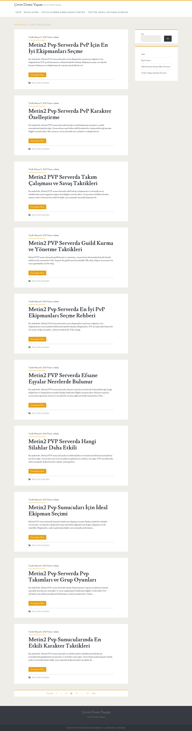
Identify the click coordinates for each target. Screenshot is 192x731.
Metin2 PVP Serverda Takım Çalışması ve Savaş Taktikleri (63, 180)
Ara (142, 34)
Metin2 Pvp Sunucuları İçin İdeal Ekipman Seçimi (68, 510)
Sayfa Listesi (31, 12)
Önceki (49, 693)
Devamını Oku (38, 75)
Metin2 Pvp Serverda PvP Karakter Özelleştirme (69, 114)
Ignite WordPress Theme (82, 728)
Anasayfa (20, 24)
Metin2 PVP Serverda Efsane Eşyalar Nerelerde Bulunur (63, 378)
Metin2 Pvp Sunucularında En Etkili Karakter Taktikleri (64, 642)
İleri (94, 693)
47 (87, 693)
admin (56, 37)
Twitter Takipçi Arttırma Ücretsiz (108, 12)
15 (66, 693)
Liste (18, 12)
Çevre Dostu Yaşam (28, 4)
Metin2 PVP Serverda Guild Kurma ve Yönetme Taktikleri (70, 246)
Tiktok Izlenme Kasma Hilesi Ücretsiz (63, 12)
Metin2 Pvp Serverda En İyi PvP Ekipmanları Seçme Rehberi (66, 312)
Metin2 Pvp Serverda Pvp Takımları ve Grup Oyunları (62, 576)
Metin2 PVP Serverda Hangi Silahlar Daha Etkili (62, 444)
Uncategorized (41, 83)
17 (77, 693)
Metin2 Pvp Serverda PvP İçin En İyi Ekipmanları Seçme (68, 48)
